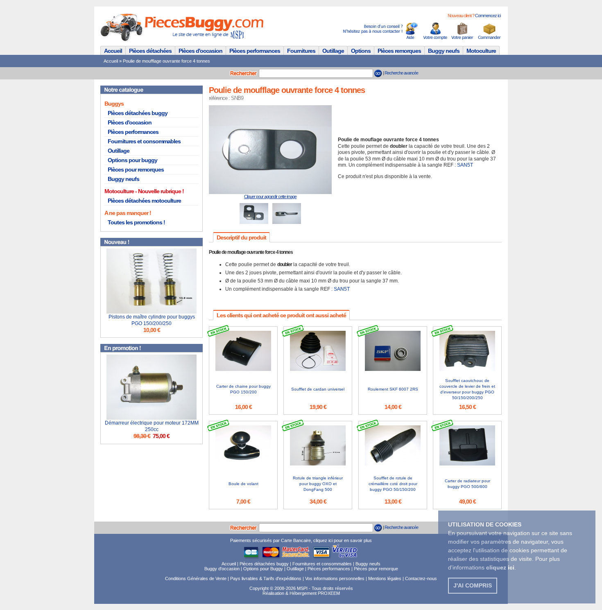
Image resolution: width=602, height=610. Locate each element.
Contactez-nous (421, 578)
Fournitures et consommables (144, 141)
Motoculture (481, 50)
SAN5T (465, 165)
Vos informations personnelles (334, 578)
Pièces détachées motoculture (144, 200)
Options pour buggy (132, 160)
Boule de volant (243, 483)
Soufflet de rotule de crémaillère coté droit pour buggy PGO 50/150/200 (393, 484)
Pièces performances (254, 50)
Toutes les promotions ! (136, 222)
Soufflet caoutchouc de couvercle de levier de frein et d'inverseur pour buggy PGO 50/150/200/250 (467, 389)
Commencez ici (487, 15)
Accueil (113, 50)
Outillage (333, 50)
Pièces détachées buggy (137, 113)
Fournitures (301, 50)
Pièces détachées (150, 50)
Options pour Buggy (263, 568)
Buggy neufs (443, 50)
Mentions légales (384, 578)
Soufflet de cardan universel (317, 389)
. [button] (501, 567)
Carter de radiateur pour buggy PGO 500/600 (467, 484)
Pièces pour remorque (376, 568)
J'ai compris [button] (472, 585)
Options (361, 50)
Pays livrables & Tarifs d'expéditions (265, 578)
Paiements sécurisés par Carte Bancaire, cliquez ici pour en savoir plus (301, 540)
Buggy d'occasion (222, 568)
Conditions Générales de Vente (195, 578)
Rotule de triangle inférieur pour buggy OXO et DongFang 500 (318, 484)
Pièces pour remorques (136, 169)
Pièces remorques (399, 50)
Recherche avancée (401, 72)
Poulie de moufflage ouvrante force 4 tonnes (166, 61)
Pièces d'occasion (200, 50)
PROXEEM (329, 593)
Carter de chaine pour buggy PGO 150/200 (243, 389)
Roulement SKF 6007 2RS (393, 389)
